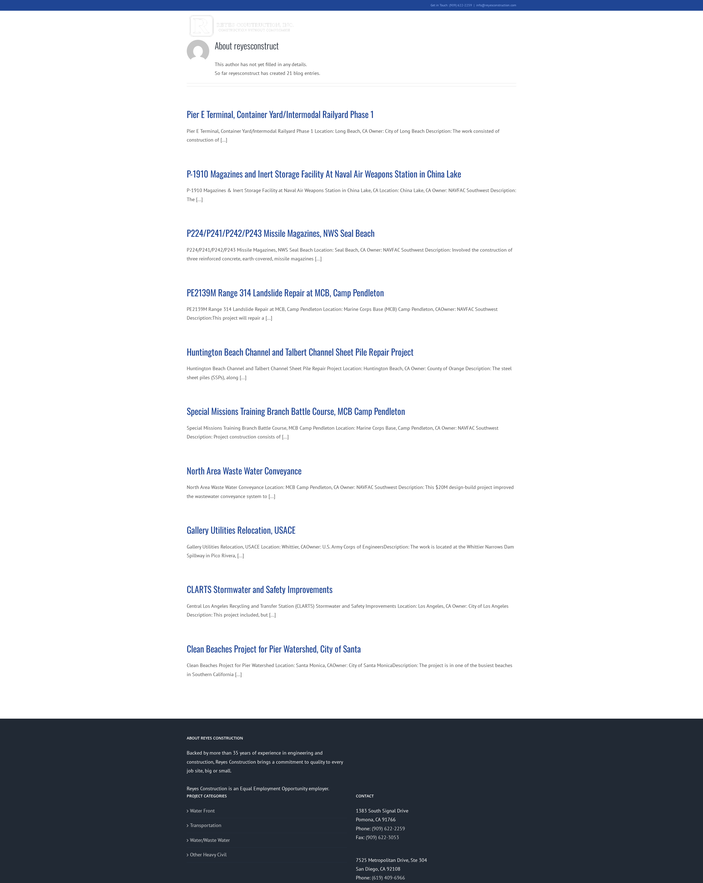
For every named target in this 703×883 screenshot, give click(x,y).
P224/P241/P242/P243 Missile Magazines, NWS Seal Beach (281, 232)
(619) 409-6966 (388, 877)
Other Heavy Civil (208, 854)
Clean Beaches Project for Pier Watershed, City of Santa (274, 648)
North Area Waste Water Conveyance (244, 470)
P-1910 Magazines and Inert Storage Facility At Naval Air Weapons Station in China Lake (324, 173)
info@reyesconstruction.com (496, 5)
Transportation (205, 825)
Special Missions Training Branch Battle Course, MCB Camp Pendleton (296, 410)
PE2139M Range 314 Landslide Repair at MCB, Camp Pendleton (285, 292)
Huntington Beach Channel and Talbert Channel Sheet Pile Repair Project (300, 351)
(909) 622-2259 (388, 828)
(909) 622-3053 (382, 837)
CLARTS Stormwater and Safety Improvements (260, 589)
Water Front (202, 811)
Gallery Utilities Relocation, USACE (241, 529)
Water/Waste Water (210, 840)
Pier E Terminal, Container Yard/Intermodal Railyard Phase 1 (280, 114)
